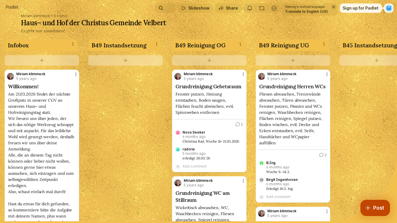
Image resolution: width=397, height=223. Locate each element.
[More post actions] (76, 74)
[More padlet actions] (274, 8)
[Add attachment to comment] (178, 166)
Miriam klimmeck (35, 16)
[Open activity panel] (249, 8)
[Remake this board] (262, 8)
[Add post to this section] (42, 60)
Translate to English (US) (306, 11)
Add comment (195, 166)
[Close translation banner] (333, 7)
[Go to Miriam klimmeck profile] (10, 76)
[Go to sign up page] (389, 8)
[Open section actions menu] (73, 44)
